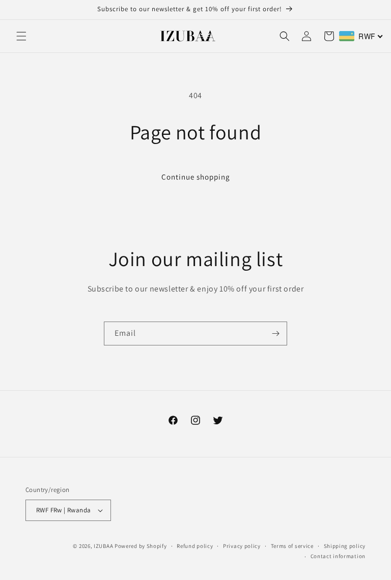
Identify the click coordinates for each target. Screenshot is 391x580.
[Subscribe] (275, 333)
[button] (21, 36)
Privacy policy (242, 545)
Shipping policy (345, 545)
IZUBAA (103, 545)
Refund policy (195, 545)
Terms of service (292, 545)
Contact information (338, 556)
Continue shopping (195, 177)
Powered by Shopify (141, 545)
